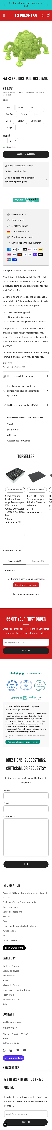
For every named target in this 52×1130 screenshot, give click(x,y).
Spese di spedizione (27, 92)
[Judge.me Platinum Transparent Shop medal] (26, 685)
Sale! (5, 1004)
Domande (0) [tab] (38, 561)
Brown (24, 114)
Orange (9, 127)
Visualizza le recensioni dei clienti (23, 742)
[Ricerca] (42, 15)
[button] (5, 1125)
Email (6, 803)
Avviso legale (9, 930)
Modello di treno (11, 999)
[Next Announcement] (47, 5)
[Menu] (4, 15)
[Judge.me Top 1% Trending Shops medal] (40, 685)
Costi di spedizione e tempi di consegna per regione (20, 179)
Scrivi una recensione (26, 584)
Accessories (9, 975)
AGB (5, 935)
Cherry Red (36, 121)
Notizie (6, 916)
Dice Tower (12, 429)
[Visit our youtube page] (24, 1050)
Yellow (21, 121)
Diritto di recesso (11, 940)
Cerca (6, 921)
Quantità (6, 136)
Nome (6, 790)
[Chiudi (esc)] (48, 1075)
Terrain (10, 424)
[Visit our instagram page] (11, 1050)
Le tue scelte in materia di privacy (19, 926)
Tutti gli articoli (10, 906)
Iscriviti (26, 1122)
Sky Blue (9, 114)
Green (8, 107)
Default (37, 114)
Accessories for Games (18, 440)
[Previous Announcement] (4, 5)
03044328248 (10, 1028)
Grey (20, 107)
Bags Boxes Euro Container (16, 989)
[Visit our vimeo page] (17, 1050)
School (6, 980)
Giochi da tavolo (11, 970)
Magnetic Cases (11, 985)
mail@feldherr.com (12, 1021)
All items (11, 435)
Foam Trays (8, 994)
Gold (32, 107)
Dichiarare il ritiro (14, 947)
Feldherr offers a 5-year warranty (19, 902)
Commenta (9, 816)
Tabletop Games (11, 966)
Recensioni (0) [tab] (14, 561)
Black (8, 121)
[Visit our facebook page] (4, 1050)
